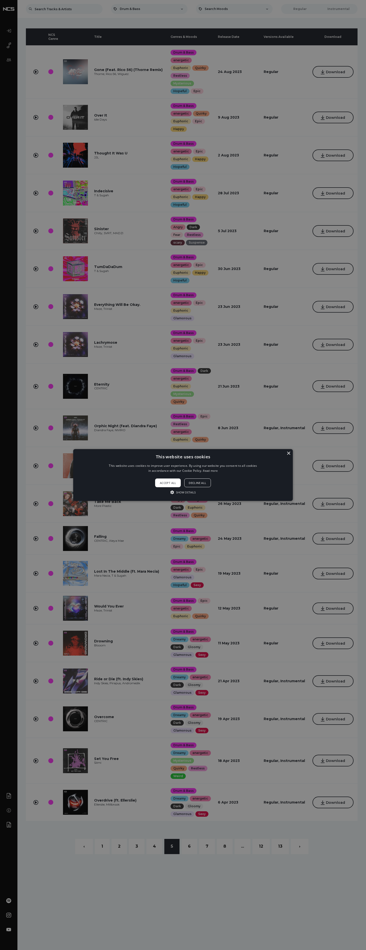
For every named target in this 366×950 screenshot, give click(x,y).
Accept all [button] (168, 483)
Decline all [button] (197, 483)
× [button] (288, 453)
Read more (210, 471)
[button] (183, 475)
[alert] (183, 475)
